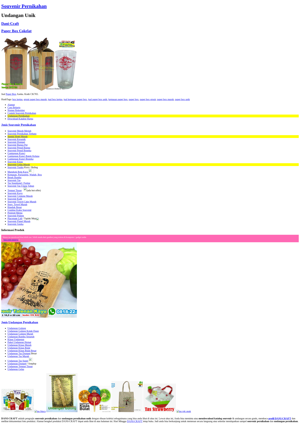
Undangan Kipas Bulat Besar (22, 350)
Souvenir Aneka (15, 224)
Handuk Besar (15, 207)
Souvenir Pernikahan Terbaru (22, 133)
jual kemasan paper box (75, 99)
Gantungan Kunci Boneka (20, 159)
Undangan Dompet (17, 363)
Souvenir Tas (14, 180)
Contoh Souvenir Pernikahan (22, 113)
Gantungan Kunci (16, 153)
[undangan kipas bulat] (94, 411)
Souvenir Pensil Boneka (19, 150)
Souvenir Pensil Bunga (19, 147)
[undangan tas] (17, 411)
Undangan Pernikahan (19, 116)
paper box (134, 99)
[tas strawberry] (159, 411)
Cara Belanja (14, 107)
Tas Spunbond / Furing (19, 183)
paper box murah (165, 99)
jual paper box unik (97, 99)
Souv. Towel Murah (17, 204)
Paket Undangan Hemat (19, 342)
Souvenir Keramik (17, 139)
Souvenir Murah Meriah (19, 131)
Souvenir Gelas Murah (19, 164)
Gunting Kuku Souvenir (19, 210)
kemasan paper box (118, 99)
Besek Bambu (14, 177)
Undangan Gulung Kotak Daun (23, 331)
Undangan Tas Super (18, 360)
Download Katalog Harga (20, 118)
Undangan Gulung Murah (20, 333)
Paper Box (11, 94)
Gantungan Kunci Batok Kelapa (23, 156)
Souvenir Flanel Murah (19, 221)
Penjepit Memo (15, 213)
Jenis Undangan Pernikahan (19, 322)
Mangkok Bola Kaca (18, 172)
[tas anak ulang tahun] (184, 411)
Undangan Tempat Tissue (20, 366)
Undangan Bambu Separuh (21, 336)
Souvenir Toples (16, 167)
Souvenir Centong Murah (20, 196)
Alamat (11, 104)
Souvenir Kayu (15, 193)
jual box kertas (55, 99)
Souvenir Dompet (16, 142)
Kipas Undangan (16, 339)
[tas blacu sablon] (127, 411)
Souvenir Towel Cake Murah (22, 201)
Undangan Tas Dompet (19, 353)
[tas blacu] (40, 411)
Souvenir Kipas (15, 161)
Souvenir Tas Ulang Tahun (21, 186)
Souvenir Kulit (15, 199)
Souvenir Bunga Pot (18, 145)
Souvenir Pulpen (16, 215)
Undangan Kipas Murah (19, 345)
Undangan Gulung (17, 328)
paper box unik (182, 99)
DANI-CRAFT (134, 421)
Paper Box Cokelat (16, 31)
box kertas (17, 99)
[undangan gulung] (62, 411)
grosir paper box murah (35, 99)
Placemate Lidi (15, 218)
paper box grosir (148, 99)
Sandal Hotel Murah (18, 136)
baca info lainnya (11, 239)
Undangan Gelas (16, 369)
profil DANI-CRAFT (279, 418)
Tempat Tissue (15, 190)
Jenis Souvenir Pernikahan (18, 124)
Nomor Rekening (16, 110)
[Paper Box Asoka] (39, 92)
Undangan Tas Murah (18, 356)
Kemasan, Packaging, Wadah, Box (25, 174)
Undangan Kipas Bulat (19, 348)
